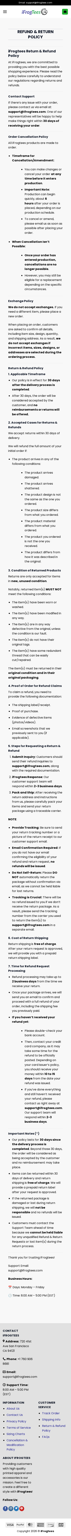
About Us (13, 1409)
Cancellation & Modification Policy (17, 1445)
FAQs (46, 1437)
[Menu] (5, 11)
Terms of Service (19, 1428)
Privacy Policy (16, 1421)
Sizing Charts (16, 1434)
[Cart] (65, 12)
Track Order (51, 1413)
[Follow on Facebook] (5, 1508)
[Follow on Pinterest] (21, 1508)
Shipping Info (51, 1419)
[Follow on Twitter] (16, 1508)
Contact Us (15, 1415)
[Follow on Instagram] (10, 1508)
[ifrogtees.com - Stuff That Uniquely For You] (34, 11)
